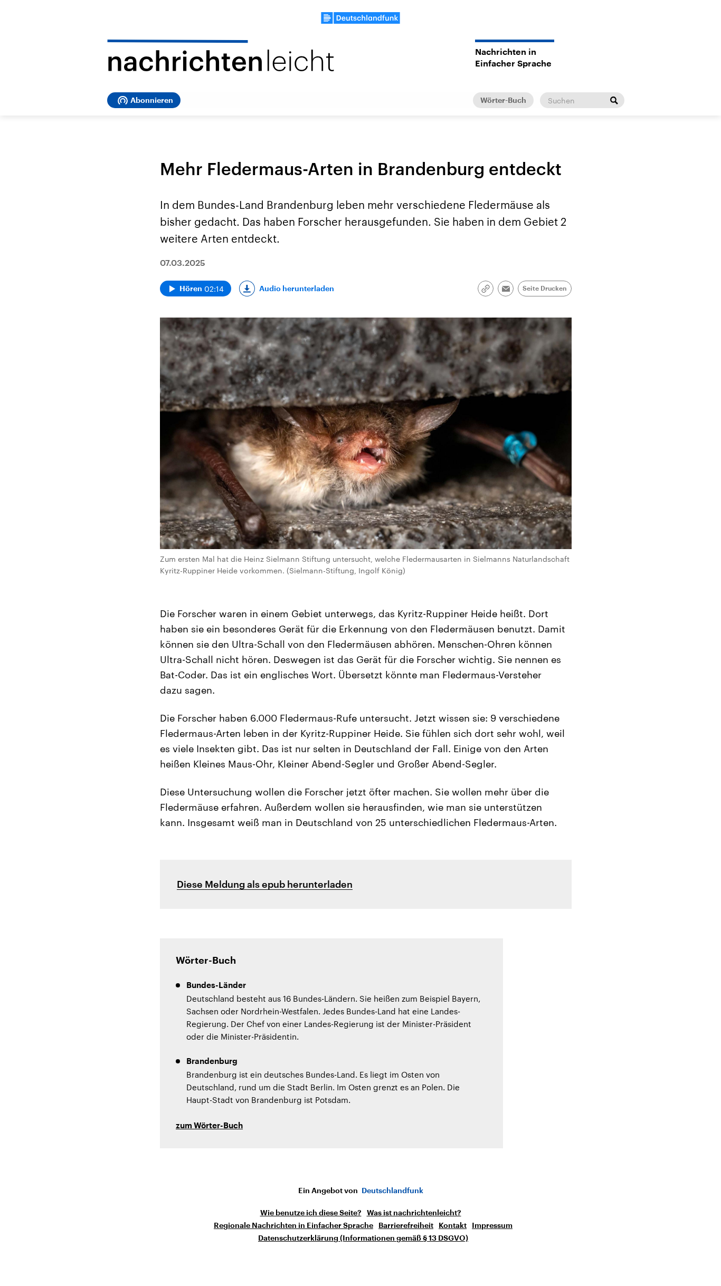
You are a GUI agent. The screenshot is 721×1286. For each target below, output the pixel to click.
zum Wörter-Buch (209, 1126)
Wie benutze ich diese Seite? (311, 1212)
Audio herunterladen (296, 288)
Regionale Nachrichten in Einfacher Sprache (293, 1225)
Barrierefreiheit (405, 1225)
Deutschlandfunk (392, 1190)
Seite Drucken (545, 288)
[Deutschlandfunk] (360, 18)
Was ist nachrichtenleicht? (414, 1212)
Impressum (492, 1225)
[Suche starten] (614, 100)
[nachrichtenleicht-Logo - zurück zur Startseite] (220, 55)
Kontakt (453, 1225)
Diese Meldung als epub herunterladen (265, 884)
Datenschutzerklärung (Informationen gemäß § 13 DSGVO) (363, 1238)
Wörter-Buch (503, 100)
